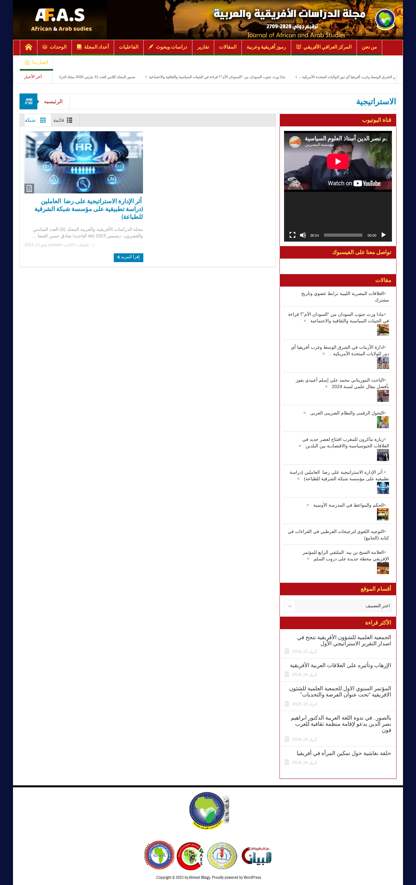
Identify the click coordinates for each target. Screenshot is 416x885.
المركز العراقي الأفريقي (328, 47)
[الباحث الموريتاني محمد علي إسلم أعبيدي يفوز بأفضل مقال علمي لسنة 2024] (338, 393)
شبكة (30, 120)
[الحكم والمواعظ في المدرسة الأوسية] (338, 511)
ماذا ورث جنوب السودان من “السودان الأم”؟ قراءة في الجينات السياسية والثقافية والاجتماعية (239, 77)
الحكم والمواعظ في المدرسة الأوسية (348, 505)
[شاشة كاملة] (292, 235)
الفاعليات (128, 47)
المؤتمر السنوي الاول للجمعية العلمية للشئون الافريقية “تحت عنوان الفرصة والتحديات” (340, 691)
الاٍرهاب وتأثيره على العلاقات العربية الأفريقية (340, 665)
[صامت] (303, 235)
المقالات (228, 47)
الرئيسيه (53, 101)
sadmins (55, 245)
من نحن (369, 47)
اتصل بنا (40, 62)
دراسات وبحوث (171, 47)
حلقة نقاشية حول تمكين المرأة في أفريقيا (344, 753)
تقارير (203, 47)
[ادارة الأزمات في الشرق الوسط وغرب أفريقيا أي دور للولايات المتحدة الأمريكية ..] (338, 360)
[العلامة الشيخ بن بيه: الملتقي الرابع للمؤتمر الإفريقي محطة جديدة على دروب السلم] (338, 565)
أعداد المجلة (96, 47)
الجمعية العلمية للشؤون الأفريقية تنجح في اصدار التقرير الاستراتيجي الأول (344, 640)
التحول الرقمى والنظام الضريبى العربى (347, 412)
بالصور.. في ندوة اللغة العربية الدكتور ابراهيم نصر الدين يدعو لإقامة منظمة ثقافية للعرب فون (341, 724)
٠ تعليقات (85, 245)
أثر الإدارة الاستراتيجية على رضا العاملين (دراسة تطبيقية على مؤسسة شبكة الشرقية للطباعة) (88, 208)
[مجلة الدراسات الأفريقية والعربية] (284, 20)
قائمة (58, 120)
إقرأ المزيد (130, 257)
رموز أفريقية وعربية (266, 47)
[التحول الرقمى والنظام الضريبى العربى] (338, 419)
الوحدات (58, 47)
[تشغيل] (383, 235)
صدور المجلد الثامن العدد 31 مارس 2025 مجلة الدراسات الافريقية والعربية (103, 77)
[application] (338, 186)
